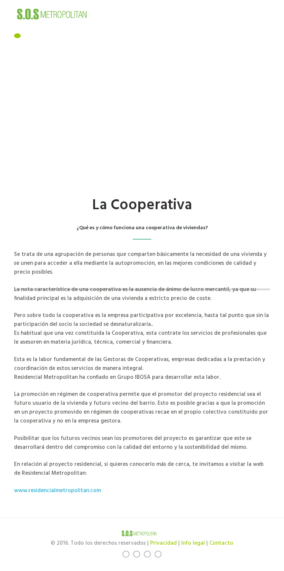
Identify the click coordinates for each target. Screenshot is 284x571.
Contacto (221, 543)
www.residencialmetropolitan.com (57, 490)
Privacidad (163, 543)
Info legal (193, 543)
